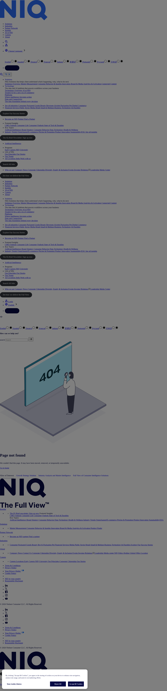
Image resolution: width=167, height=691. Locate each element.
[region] (45, 679)
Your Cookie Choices (14, 684)
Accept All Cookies (75, 684)
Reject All (58, 684)
